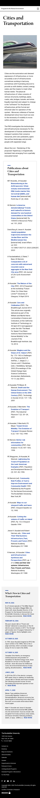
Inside (5, 793)
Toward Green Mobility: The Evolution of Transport (21, 428)
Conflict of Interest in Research (11, 789)
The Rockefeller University (11, 733)
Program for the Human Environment (12, 9)
